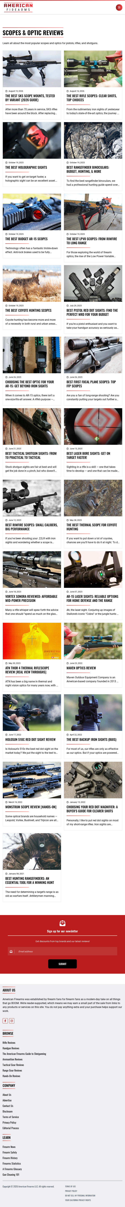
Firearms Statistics (12, 1163)
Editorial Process (11, 1128)
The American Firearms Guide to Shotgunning (24, 1054)
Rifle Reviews (9, 1043)
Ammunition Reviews (12, 1059)
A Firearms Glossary (12, 1169)
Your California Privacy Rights (78, 1200)
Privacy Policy (9, 1122)
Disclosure (8, 1111)
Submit (62, 964)
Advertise (7, 1100)
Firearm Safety (10, 1152)
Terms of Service (11, 1117)
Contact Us (8, 1106)
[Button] (119, 7)
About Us (7, 1095)
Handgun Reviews (11, 1048)
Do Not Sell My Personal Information (80, 1195)
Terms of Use (70, 1186)
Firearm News (9, 1147)
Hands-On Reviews (11, 1076)
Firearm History (10, 1158)
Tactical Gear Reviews (13, 1065)
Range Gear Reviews (12, 1070)
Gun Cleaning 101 (11, 1174)
